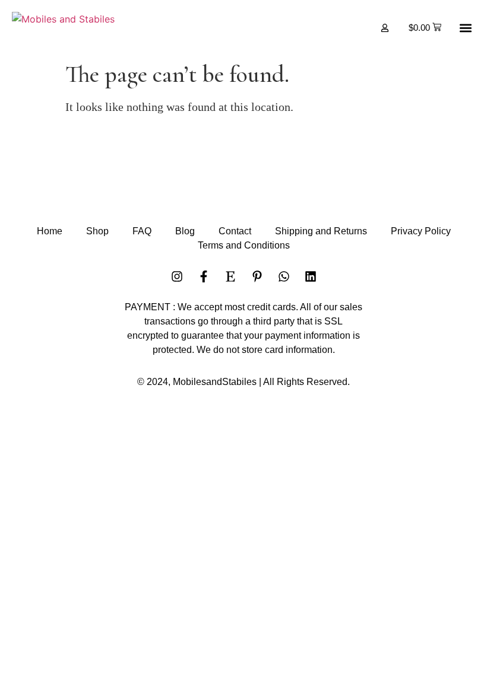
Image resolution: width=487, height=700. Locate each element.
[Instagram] (177, 276)
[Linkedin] (310, 276)
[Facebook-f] (204, 276)
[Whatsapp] (284, 276)
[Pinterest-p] (257, 276)
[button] (465, 27)
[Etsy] (230, 276)
